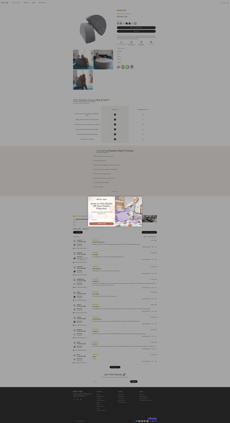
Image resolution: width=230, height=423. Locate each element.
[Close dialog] (141, 197)
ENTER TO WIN (101, 223)
